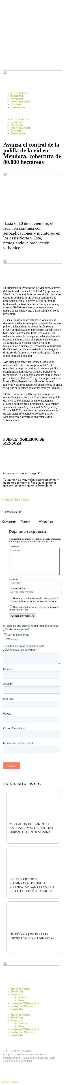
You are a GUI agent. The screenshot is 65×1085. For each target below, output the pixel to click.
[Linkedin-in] (37, 463)
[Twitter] (27, 463)
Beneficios (16, 991)
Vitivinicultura (19, 93)
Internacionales (20, 101)
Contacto (16, 1009)
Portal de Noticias (22, 1006)
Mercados (16, 98)
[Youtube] (47, 1073)
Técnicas (15, 104)
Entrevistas (17, 107)
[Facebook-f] (7, 463)
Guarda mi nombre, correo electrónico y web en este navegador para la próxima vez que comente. (34, 599)
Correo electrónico (19, 588)
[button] (32, 113)
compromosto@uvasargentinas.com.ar (25, 1054)
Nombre (13, 579)
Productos (17, 994)
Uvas (21, 1000)
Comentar (14, 546)
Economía (16, 96)
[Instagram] (17, 463)
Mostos (22, 997)
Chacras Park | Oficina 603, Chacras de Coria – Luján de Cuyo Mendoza (30, 1059)
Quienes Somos (20, 988)
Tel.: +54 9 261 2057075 (17, 1051)
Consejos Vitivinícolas (24, 1003)
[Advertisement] (32, 34)
